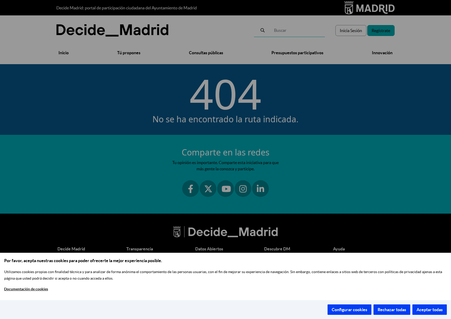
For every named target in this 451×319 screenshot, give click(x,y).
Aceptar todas (430, 309)
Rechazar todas (392, 309)
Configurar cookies (349, 309)
